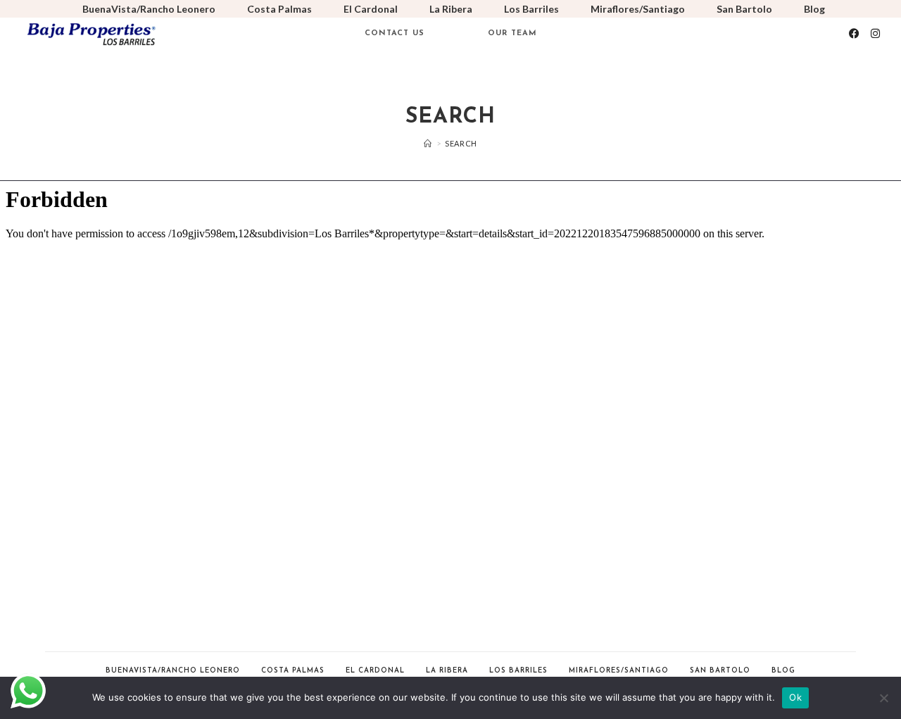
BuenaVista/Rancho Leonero (148, 9)
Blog (814, 9)
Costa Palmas (279, 9)
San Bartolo (744, 9)
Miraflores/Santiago (638, 9)
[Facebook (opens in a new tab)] (854, 33)
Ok (795, 697)
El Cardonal (371, 9)
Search (461, 143)
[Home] (428, 143)
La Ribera (450, 9)
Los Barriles (531, 9)
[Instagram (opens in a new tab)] (875, 33)
